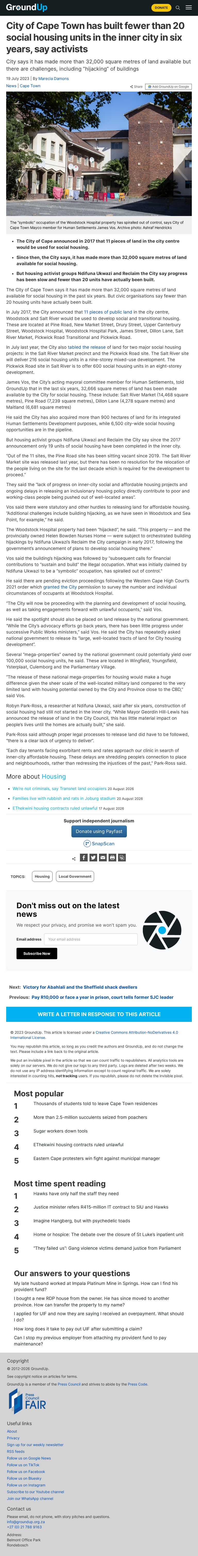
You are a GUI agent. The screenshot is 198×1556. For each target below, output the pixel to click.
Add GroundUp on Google (170, 86)
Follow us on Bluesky (24, 1478)
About (12, 1431)
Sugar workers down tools (61, 1131)
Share (138, 86)
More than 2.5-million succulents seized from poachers (90, 1117)
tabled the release (87, 347)
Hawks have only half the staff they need (76, 1193)
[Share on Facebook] (84, 859)
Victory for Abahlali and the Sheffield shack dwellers (80, 987)
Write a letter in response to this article (99, 1014)
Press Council (69, 1384)
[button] (189, 7)
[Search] (178, 8)
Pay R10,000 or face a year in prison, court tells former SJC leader (103, 997)
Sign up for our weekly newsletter (35, 1444)
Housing (54, 776)
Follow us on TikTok (23, 1465)
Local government (75, 876)
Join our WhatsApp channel (30, 1498)
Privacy (13, 1438)
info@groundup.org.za (26, 1522)
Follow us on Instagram (26, 1485)
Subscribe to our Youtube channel (35, 1492)
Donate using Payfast (99, 831)
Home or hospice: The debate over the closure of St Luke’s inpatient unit (109, 1234)
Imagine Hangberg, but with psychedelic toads (82, 1220)
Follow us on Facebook (26, 1471)
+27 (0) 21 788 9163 (24, 1527)
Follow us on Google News (29, 1458)
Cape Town (30, 85)
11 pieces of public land (108, 312)
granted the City (60, 587)
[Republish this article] (122, 859)
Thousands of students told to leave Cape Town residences (96, 1103)
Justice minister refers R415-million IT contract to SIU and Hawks (101, 1207)
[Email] (103, 859)
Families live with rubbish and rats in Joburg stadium (64, 798)
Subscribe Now (36, 953)
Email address (29, 939)
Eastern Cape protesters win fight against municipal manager (97, 1158)
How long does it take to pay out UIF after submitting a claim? (78, 1328)
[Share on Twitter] (94, 859)
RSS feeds (15, 1451)
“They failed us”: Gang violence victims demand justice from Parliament (107, 1248)
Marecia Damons (53, 78)
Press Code (137, 1384)
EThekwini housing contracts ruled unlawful (55, 808)
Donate (161, 8)
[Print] (113, 859)
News (11, 85)
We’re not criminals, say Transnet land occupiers (59, 788)
